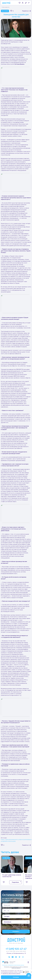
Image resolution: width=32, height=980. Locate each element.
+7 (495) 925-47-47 (16, 948)
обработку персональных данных (11, 973)
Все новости (5, 7)
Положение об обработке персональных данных (13, 965)
